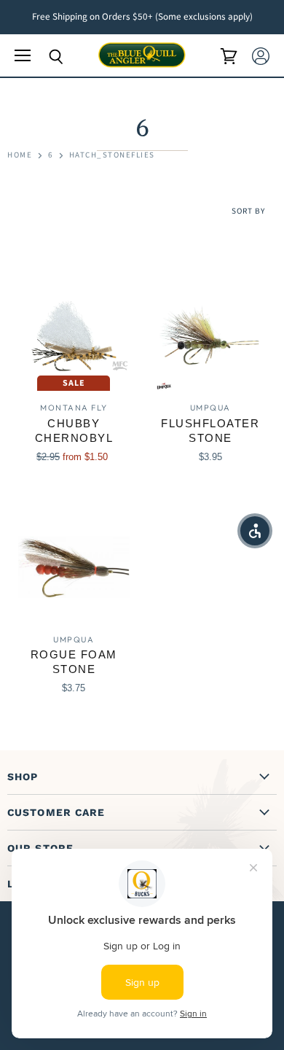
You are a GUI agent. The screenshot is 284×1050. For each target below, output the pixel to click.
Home (19, 155)
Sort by (248, 212)
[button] (254, 530)
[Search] (45, 57)
